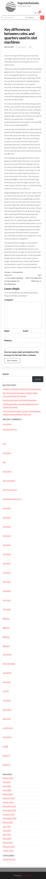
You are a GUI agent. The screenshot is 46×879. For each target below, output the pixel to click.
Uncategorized (17, 272)
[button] (38, 13)
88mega (6, 618)
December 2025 (9, 806)
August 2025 (8, 822)
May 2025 (7, 834)
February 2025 (9, 846)
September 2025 (9, 818)
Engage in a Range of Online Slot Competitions (22, 389)
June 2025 (7, 830)
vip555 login (8, 728)
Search (6, 374)
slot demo (7, 700)
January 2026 (8, 802)
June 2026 (7, 786)
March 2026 (8, 794)
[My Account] (35, 13)
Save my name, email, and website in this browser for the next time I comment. (21, 353)
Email (26, 331)
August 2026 (8, 778)
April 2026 (7, 790)
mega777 (6, 755)
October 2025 (8, 814)
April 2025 (7, 838)
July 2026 (7, 782)
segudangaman (22, 47)
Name (7, 331)
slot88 (5, 746)
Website (8, 340)
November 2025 (9, 810)
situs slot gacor (9, 480)
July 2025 (7, 826)
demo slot (7, 718)
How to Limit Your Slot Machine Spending (20, 400)
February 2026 (9, 798)
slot (4, 443)
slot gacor (7, 453)
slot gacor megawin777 (12, 499)
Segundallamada (28, 3)
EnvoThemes (27, 875)
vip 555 (6, 691)
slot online (7, 424)
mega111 (6, 764)
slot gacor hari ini (10, 429)
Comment (9, 300)
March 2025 (8, 842)
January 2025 (8, 850)
